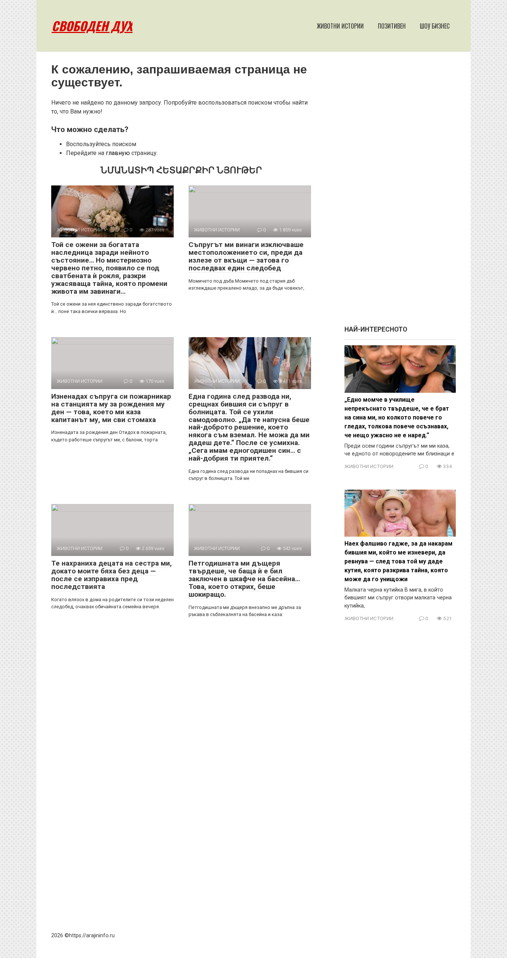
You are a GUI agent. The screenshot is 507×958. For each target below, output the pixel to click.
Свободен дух (92, 26)
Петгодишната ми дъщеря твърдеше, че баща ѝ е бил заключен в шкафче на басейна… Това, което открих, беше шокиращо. (244, 579)
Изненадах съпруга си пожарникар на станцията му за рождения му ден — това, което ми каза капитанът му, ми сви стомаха (111, 408)
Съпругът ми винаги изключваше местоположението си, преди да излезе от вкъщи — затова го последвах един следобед (246, 256)
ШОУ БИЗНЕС (434, 26)
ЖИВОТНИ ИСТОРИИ (340, 26)
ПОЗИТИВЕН (392, 26)
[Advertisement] (400, 192)
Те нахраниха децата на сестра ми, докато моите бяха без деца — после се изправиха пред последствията (111, 575)
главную (118, 153)
